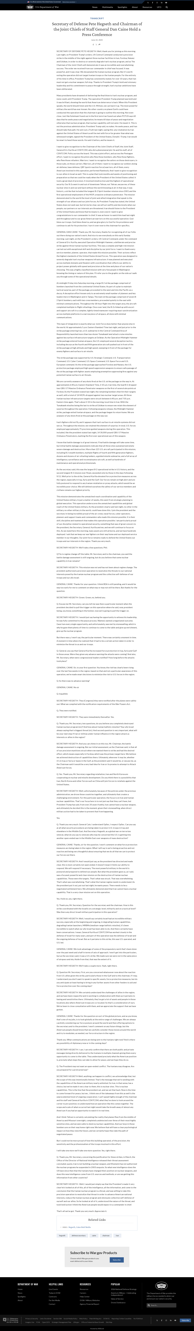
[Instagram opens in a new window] (157, 2)
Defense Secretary (79, 1235)
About (135, 7)
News (94, 7)
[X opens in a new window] (148, 2)
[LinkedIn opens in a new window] (161, 2)
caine (94, 1235)
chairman (105, 1235)
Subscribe (117, 1260)
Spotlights (122, 7)
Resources (147, 7)
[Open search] (167, 7)
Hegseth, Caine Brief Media (80, 1227)
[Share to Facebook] (93, 45)
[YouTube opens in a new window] (166, 2)
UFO (159, 7)
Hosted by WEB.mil (97, 1328)
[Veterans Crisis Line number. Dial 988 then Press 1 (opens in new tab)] (10, 1320)
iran (117, 1235)
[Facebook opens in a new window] (152, 2)
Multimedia (107, 7)
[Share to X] (96, 45)
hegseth (62, 1235)
